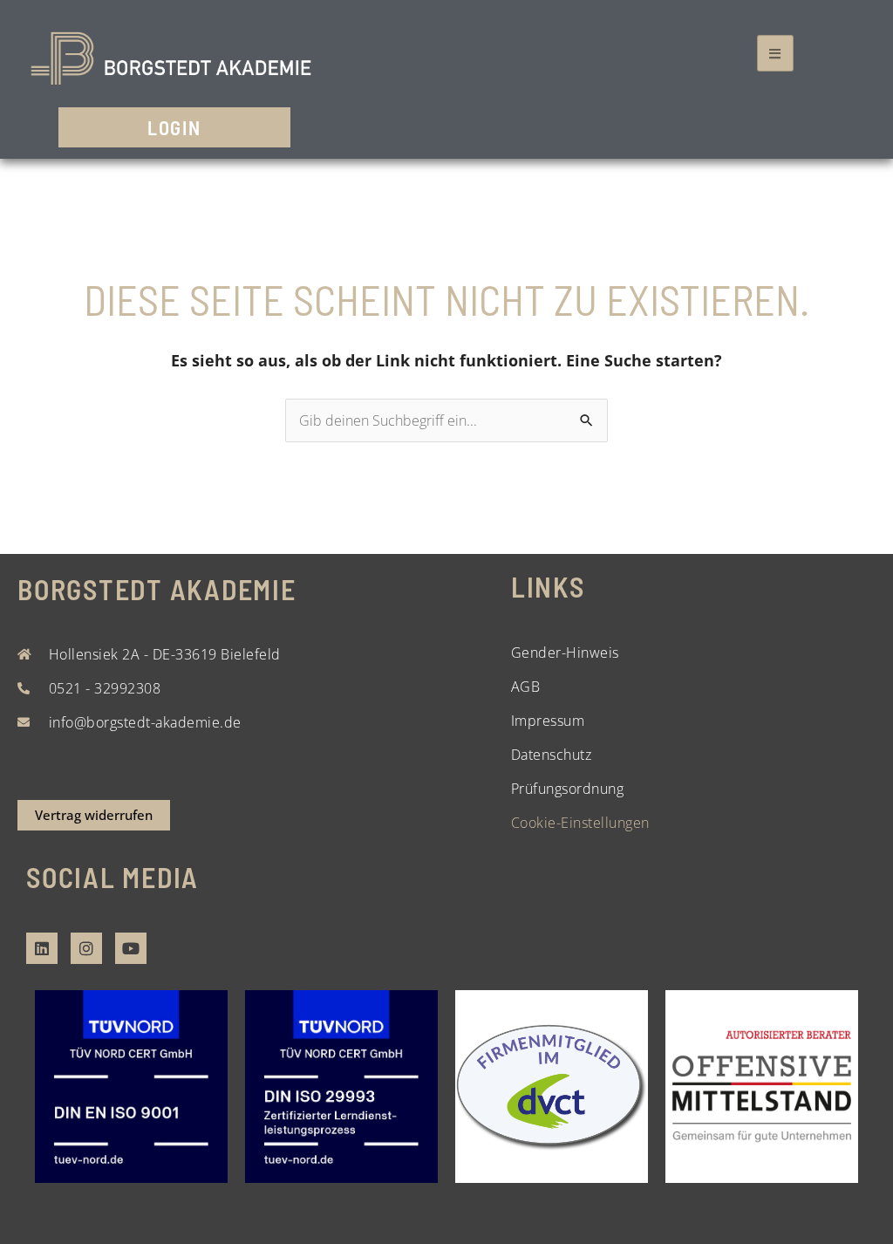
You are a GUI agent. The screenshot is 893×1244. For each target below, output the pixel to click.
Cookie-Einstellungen (580, 822)
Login (174, 127)
